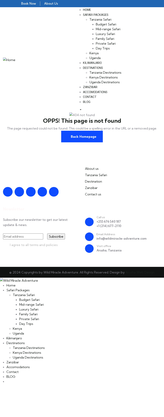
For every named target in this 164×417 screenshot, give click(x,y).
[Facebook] (19, 192)
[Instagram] (31, 192)
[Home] (9, 59)
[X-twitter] (42, 192)
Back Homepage (83, 137)
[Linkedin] (54, 192)
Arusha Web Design (140, 272)
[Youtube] (8, 192)
